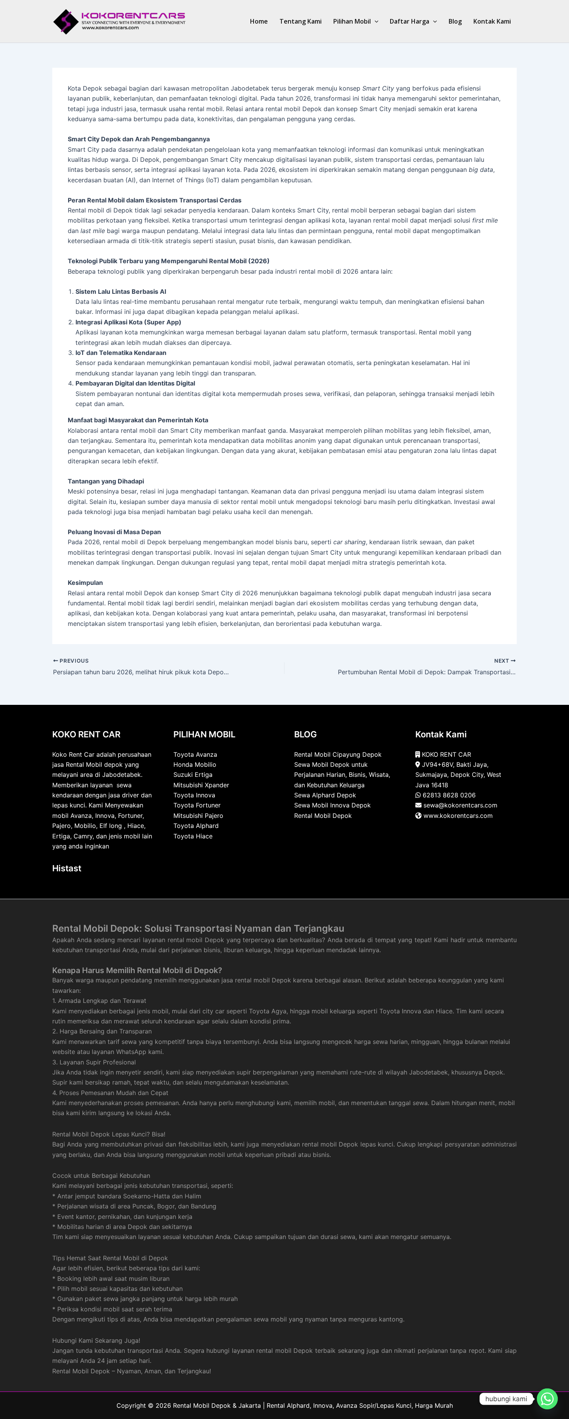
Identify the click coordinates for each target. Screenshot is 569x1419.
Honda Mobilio (194, 764)
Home (259, 21)
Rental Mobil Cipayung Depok (338, 754)
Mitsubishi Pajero (198, 815)
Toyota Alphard (196, 825)
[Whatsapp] (547, 1398)
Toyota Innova (194, 795)
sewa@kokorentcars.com (460, 805)
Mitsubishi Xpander (201, 785)
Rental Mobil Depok (323, 815)
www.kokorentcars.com (458, 815)
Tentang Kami (300, 21)
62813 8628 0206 (449, 795)
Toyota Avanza (195, 754)
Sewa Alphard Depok (325, 795)
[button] (375, 21)
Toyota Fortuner (197, 805)
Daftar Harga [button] (409, 21)
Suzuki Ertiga (193, 774)
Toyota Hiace (193, 836)
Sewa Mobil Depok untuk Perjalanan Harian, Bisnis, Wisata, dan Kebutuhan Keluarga (342, 775)
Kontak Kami (492, 21)
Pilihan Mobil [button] (352, 21)
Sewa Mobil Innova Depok (332, 805)
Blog (455, 21)
